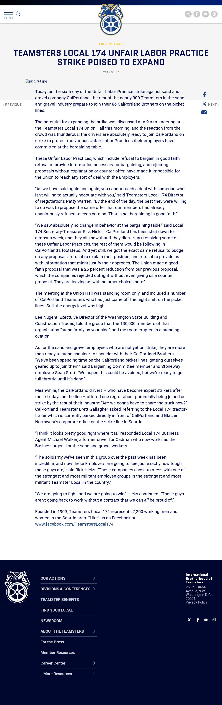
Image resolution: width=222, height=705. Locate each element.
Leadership (122, 603)
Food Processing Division (133, 665)
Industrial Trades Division (133, 697)
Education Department (131, 603)
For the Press (52, 641)
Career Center (127, 578)
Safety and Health (127, 614)
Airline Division (124, 593)
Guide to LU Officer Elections (128, 645)
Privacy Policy (196, 602)
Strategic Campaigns (130, 603)
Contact (119, 593)
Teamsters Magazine (130, 603)
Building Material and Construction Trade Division (130, 624)
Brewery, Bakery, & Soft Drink (132, 614)
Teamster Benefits (60, 599)
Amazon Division (126, 603)
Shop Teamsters (126, 614)
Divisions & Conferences (125, 578)
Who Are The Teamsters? (134, 593)
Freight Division (125, 676)
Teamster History (127, 614)
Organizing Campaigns (131, 593)
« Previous (12, 104)
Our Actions (124, 578)
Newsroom (51, 620)
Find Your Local (57, 610)
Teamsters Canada (128, 624)
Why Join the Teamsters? (134, 593)
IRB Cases (121, 645)
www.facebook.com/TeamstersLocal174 (74, 524)
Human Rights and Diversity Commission (131, 686)
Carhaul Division (126, 634)
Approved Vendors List (131, 634)
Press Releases (111, 44)
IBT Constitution (126, 634)
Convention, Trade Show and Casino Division (133, 645)
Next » (213, 104)
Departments (123, 624)
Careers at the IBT (128, 603)
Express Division (126, 655)
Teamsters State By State (134, 593)
